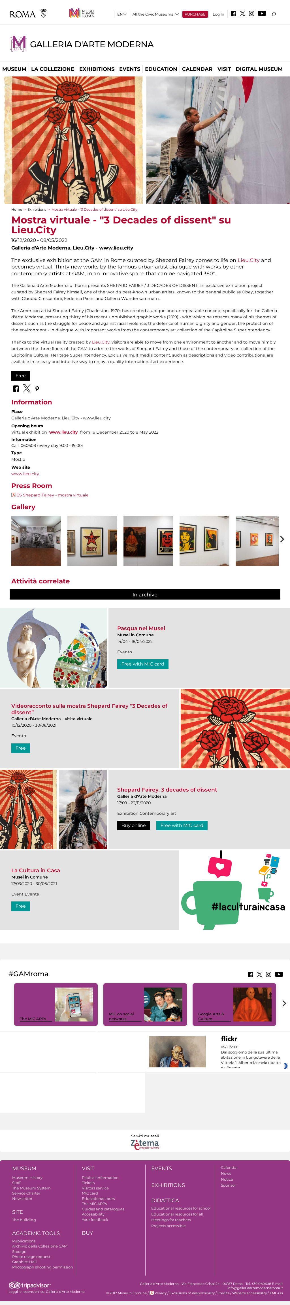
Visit (224, 69)
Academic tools (36, 1233)
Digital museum (259, 69)
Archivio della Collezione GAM (39, 1246)
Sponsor (228, 1185)
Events (129, 69)
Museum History (27, 1177)
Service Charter (26, 1193)
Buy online (133, 825)
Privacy (161, 1293)
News (226, 1173)
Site (17, 1212)
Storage (19, 1251)
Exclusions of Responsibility (192, 1293)
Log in (218, 14)
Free (21, 375)
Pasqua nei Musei (141, 628)
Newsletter (22, 1198)
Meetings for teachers (171, 1219)
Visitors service (95, 1188)
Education (161, 69)
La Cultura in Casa (35, 870)
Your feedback (95, 1219)
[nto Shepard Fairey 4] (204, 541)
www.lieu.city (63, 432)
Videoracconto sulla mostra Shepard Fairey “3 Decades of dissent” (89, 709)
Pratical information (100, 1177)
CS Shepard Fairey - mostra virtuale (52, 495)
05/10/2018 (251, 1057)
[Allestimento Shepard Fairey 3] (148, 541)
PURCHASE (195, 14)
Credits (223, 1293)
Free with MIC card (142, 664)
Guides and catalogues (103, 1209)
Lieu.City (249, 260)
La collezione (52, 69)
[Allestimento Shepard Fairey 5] (260, 541)
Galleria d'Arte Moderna (91, 44)
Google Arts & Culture (211, 1016)
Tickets (88, 1182)
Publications (23, 1241)
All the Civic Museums (153, 14)
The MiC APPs (33, 1018)
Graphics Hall (24, 1261)
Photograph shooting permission (42, 1267)
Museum (14, 69)
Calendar (197, 69)
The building (24, 1219)
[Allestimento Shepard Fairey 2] (92, 541)
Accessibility (93, 1214)
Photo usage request (31, 1256)
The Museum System (31, 1188)
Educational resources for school (181, 1208)
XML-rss (276, 1293)
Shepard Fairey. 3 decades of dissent (167, 789)
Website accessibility (249, 1293)
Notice (227, 1179)
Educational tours (98, 1198)
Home (16, 209)
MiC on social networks (121, 1016)
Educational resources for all (177, 1214)
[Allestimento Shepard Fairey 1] (36, 541)
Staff (16, 1182)
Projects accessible (168, 1225)
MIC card (90, 1193)
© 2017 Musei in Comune (126, 1293)
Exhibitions (96, 69)
